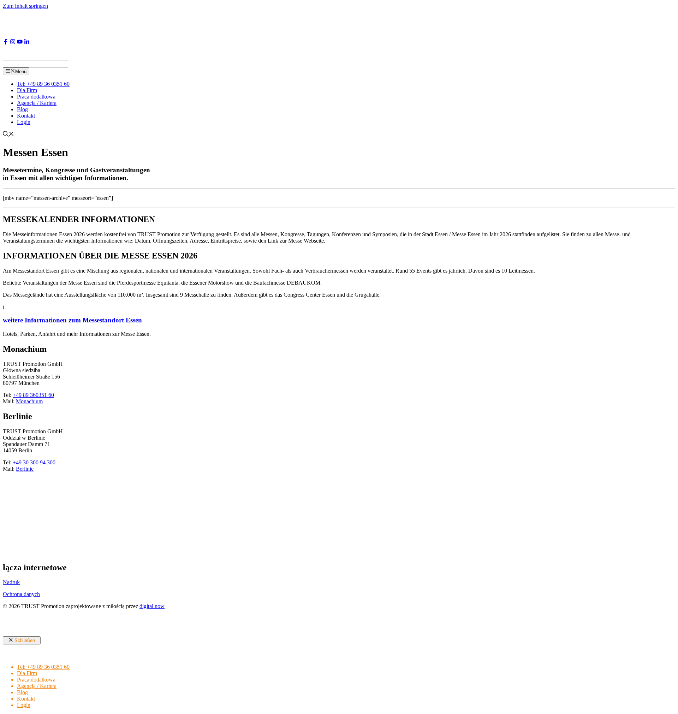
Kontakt (26, 116)
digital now (152, 606)
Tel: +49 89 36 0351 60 (43, 84)
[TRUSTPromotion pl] (77, 57)
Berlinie (25, 469)
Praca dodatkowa (36, 97)
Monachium (29, 401)
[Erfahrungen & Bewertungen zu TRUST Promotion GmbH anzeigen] (49, 552)
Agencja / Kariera (36, 103)
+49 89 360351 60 (33, 395)
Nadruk (11, 582)
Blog (22, 109)
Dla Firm (27, 90)
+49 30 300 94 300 (34, 462)
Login (23, 122)
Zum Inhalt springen (25, 6)
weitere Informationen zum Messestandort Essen (72, 320)
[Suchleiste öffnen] (8, 135)
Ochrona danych (21, 594)
